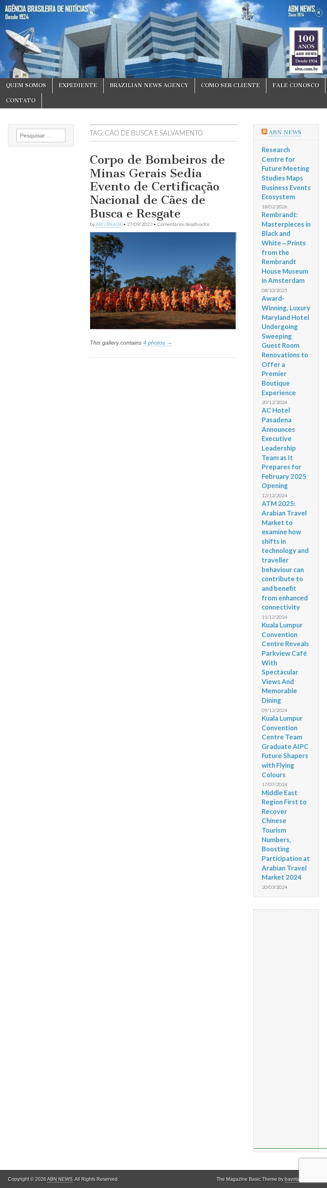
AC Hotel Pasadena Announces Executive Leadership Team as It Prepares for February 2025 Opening (284, 448)
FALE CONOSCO (295, 85)
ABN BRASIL (109, 224)
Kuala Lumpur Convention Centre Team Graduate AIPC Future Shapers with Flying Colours (285, 746)
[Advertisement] (290, 1029)
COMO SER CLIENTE (230, 85)
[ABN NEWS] (163, 39)
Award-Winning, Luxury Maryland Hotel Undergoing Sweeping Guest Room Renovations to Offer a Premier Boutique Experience (286, 345)
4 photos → (157, 342)
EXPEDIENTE (78, 85)
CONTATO (20, 100)
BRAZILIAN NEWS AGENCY (149, 85)
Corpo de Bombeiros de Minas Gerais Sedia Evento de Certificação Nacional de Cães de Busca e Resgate (157, 186)
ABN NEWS (285, 132)
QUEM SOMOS (26, 85)
